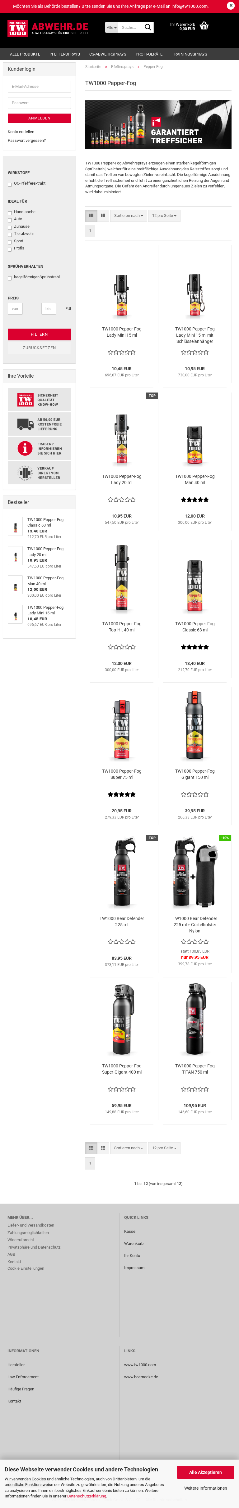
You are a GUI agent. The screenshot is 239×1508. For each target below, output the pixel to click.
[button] (91, 216)
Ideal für (17, 201)
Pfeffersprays (64, 54)
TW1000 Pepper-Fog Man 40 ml (195, 479)
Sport (18, 241)
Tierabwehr (24, 233)
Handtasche (24, 211)
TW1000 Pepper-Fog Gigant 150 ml (195, 774)
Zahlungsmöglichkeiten (28, 1232)
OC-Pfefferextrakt (29, 183)
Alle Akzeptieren (205, 1472)
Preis (13, 298)
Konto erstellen (21, 131)
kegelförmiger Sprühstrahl (37, 277)
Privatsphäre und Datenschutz (33, 1247)
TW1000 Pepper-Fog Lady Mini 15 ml (122, 332)
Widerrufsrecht (20, 1239)
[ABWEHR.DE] (51, 28)
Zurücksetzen (39, 347)
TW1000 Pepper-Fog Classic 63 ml (195, 626)
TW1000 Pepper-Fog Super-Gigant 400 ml (122, 1069)
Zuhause (22, 226)
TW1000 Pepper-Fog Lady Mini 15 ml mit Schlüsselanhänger (195, 335)
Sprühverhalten (25, 266)
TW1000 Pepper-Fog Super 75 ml (122, 774)
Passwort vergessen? (27, 140)
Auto (18, 219)
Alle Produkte (25, 54)
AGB (11, 1254)
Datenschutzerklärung (86, 1496)
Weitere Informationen (205, 1488)
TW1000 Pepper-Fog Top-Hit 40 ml (122, 626)
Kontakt (14, 1261)
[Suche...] (148, 27)
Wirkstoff (19, 172)
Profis (19, 248)
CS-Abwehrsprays (107, 54)
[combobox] (128, 216)
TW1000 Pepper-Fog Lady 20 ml (122, 479)
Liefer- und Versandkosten (30, 1225)
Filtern (39, 334)
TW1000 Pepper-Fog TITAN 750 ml (195, 1069)
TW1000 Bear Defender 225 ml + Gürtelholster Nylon (195, 924)
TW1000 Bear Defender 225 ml (122, 921)
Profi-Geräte (149, 54)
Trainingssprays (189, 54)
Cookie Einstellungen (25, 1268)
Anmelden (39, 118)
